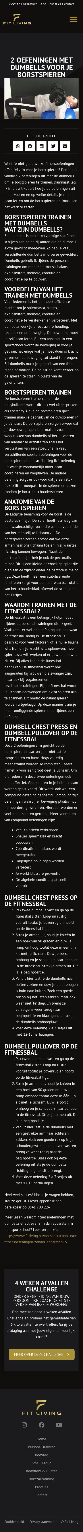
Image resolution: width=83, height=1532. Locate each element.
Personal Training (41, 1447)
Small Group (41, 1463)
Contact (41, 1495)
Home (41, 1439)
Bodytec (41, 1455)
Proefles (41, 1487)
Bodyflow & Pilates (41, 1471)
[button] (73, 19)
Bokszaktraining (41, 1479)
